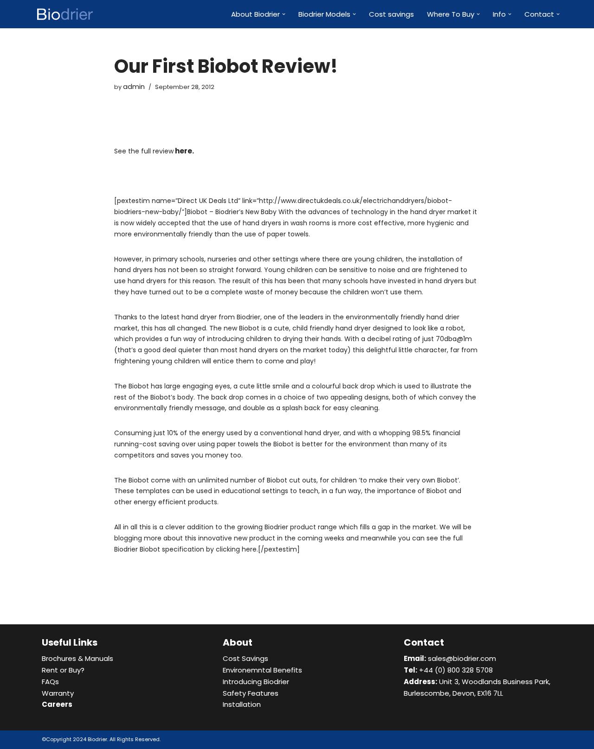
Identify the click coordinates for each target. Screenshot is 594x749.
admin (134, 86)
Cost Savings (245, 658)
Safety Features (250, 693)
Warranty (58, 693)
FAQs (50, 681)
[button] (283, 14)
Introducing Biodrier (256, 681)
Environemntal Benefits (262, 670)
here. (184, 151)
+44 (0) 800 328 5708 (448, 670)
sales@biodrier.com (450, 658)
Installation (242, 704)
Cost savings (391, 14)
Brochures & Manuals (77, 658)
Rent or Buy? (63, 670)
